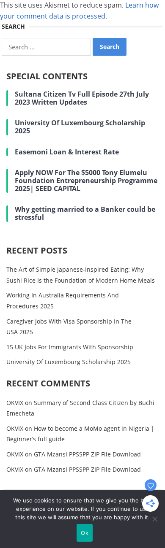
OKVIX (14, 403)
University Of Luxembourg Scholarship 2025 (68, 362)
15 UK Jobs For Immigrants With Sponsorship (69, 347)
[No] (154, 519)
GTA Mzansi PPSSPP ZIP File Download (87, 454)
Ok (84, 532)
